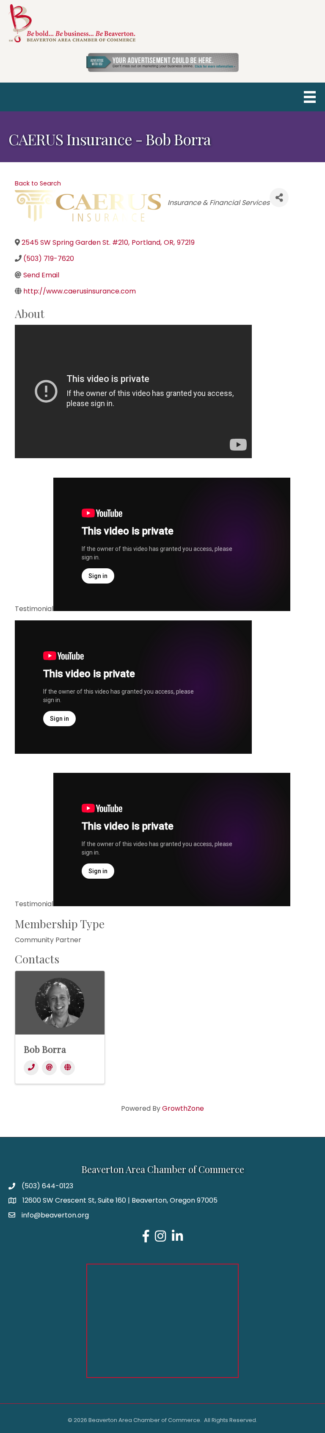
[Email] (49, 1067)
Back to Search (38, 183)
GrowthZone (183, 1108)
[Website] (67, 1067)
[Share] (279, 197)
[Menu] (310, 97)
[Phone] (31, 1067)
